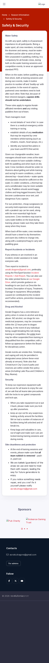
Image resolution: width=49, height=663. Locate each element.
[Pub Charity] (13, 521)
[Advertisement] (24, 632)
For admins (13, 563)
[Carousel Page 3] (27, 529)
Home (4, 15)
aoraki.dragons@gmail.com (18, 269)
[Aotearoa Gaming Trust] (36, 521)
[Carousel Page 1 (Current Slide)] (22, 529)
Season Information (20, 15)
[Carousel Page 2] (24, 529)
